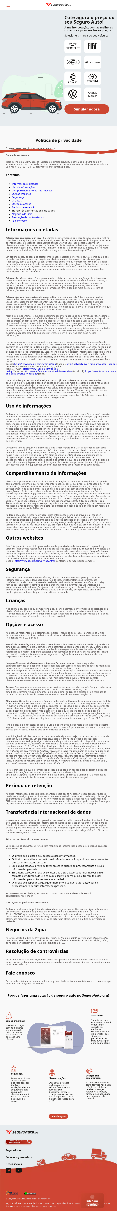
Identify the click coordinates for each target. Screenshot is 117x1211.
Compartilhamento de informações (32, 190)
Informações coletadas (25, 184)
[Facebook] (8, 1172)
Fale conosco (19, 220)
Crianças (17, 200)
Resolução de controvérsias (28, 217)
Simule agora (59, 1116)
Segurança (18, 197)
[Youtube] (19, 1171)
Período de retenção (23, 207)
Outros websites (21, 194)
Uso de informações (23, 187)
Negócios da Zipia (22, 214)
